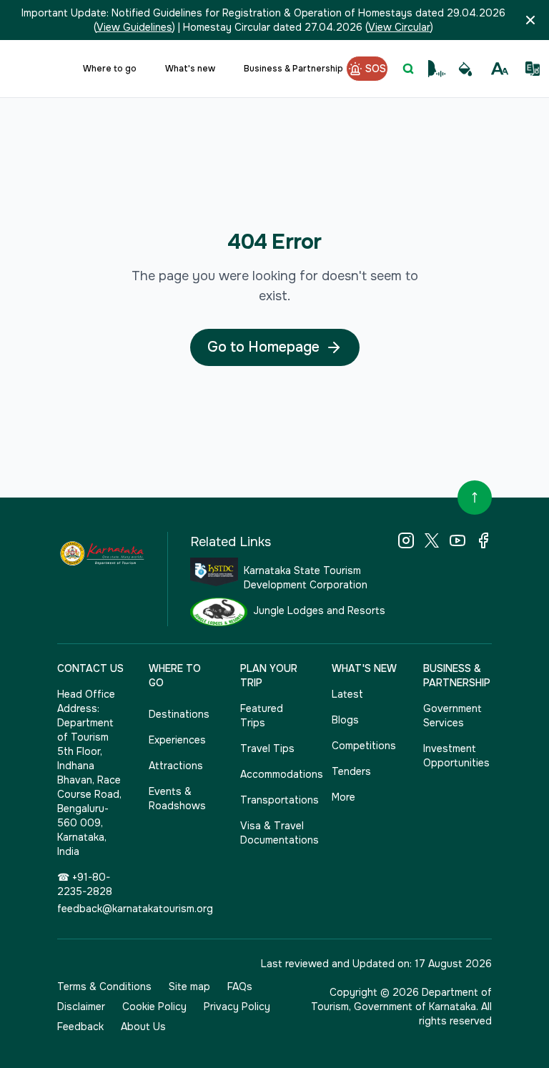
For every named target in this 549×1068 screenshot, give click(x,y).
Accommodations (274, 774)
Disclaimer (81, 1006)
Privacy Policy (237, 1006)
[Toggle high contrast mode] (465, 68)
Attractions (176, 765)
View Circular (399, 27)
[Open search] (408, 68)
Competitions (364, 745)
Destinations (179, 714)
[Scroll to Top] (475, 497)
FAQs (239, 986)
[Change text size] (499, 69)
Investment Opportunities (456, 755)
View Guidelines (134, 27)
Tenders (351, 771)
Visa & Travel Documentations (274, 832)
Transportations (274, 799)
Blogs (345, 719)
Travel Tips (267, 748)
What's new (190, 68)
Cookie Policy (154, 1006)
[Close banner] (530, 20)
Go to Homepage (263, 347)
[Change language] (532, 69)
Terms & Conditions (104, 986)
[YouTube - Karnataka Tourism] (457, 540)
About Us (143, 1026)
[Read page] (436, 68)
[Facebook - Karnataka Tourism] (483, 540)
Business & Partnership (293, 68)
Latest (347, 694)
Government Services (452, 715)
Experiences (177, 739)
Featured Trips (261, 715)
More (343, 797)
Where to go (110, 68)
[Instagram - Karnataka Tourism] (406, 540)
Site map (189, 986)
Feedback (80, 1026)
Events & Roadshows (177, 798)
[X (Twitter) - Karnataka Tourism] (431, 540)
